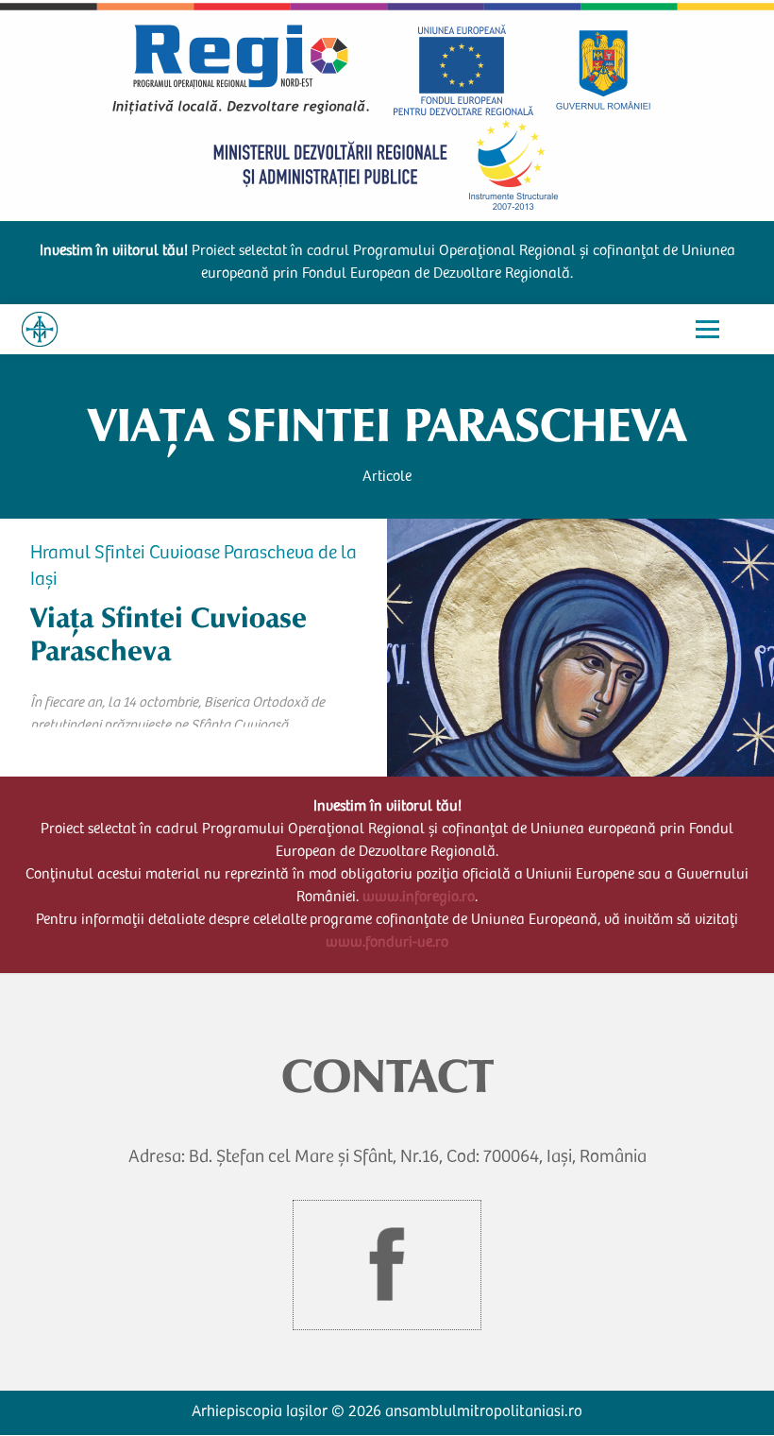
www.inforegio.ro (418, 897)
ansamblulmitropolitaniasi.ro (483, 1413)
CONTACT (387, 1076)
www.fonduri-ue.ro (387, 942)
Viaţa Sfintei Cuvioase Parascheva (168, 634)
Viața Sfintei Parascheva (387, 425)
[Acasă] (40, 328)
